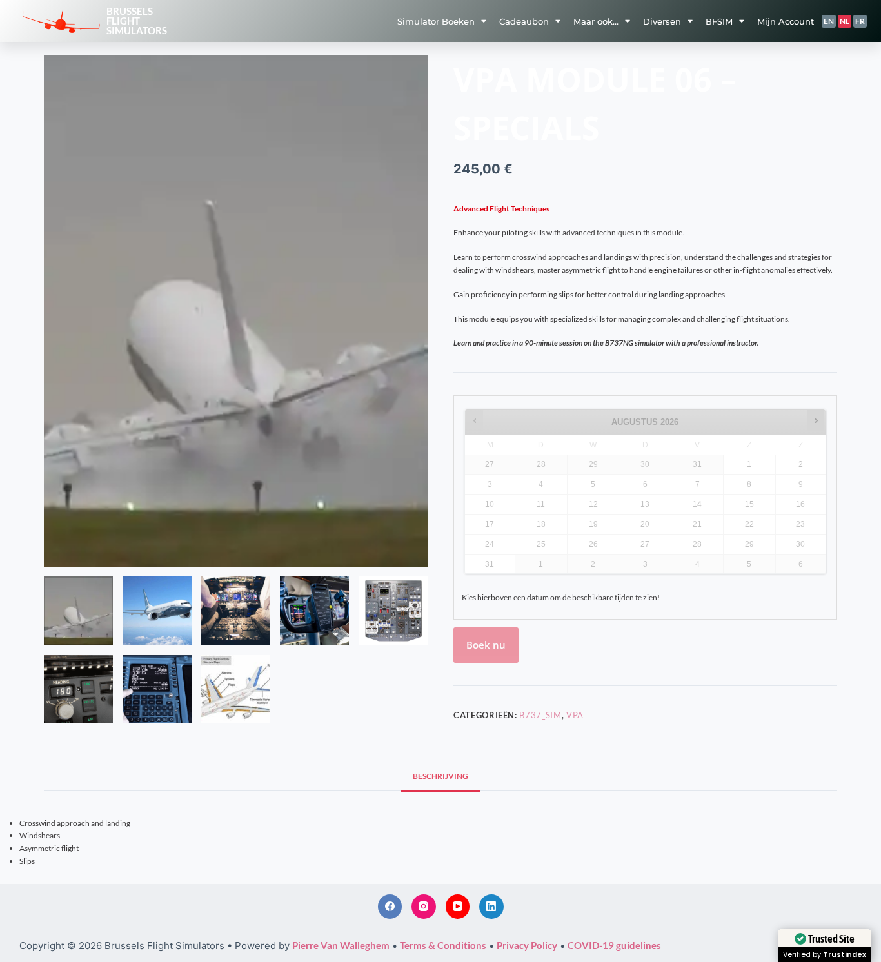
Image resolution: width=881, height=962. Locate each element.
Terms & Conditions (443, 945)
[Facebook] (390, 906)
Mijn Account (785, 21)
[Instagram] (423, 906)
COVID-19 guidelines (614, 945)
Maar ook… (596, 21)
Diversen (662, 21)
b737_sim (540, 715)
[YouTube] (458, 906)
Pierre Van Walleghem (341, 945)
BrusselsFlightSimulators (136, 20)
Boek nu (486, 644)
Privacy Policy (527, 945)
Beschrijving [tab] (440, 776)
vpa (575, 715)
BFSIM (719, 21)
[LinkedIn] (491, 906)
